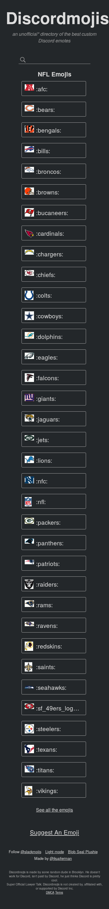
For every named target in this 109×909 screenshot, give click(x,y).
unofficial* (29, 34)
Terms (59, 892)
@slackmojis (31, 851)
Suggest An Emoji (54, 832)
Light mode (54, 851)
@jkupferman (61, 858)
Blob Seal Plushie (83, 851)
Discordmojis (57, 17)
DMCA (50, 892)
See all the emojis (54, 809)
